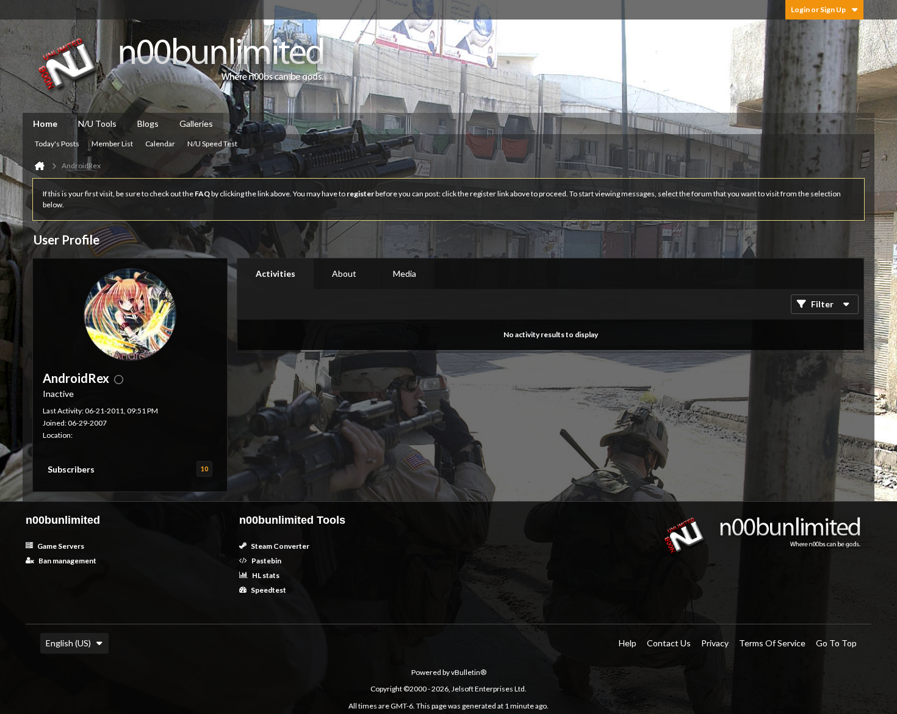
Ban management (66, 560)
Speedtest (268, 589)
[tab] (275, 274)
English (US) (68, 643)
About (344, 273)
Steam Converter (279, 546)
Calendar (160, 143)
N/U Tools (97, 123)
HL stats (265, 575)
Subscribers (71, 469)
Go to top (836, 643)
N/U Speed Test (212, 143)
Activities (275, 273)
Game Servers (60, 546)
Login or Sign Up (818, 9)
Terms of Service (772, 643)
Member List (112, 143)
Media (404, 273)
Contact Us (669, 643)
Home (45, 123)
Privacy (715, 643)
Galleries (196, 123)
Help (627, 643)
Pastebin (265, 560)
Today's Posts (57, 143)
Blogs (148, 123)
